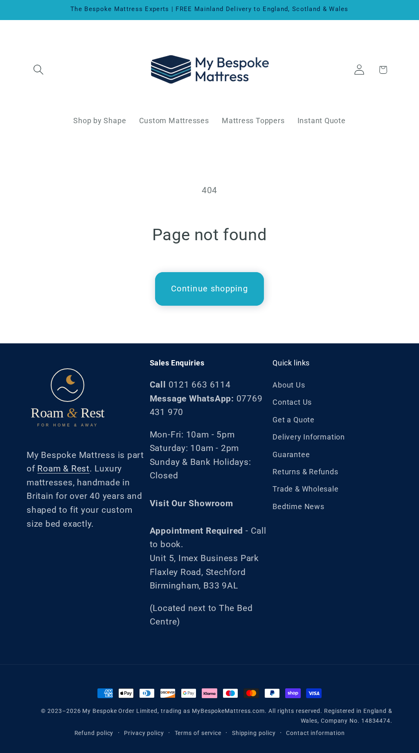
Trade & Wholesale (305, 489)
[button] (38, 69)
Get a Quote (294, 419)
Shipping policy (254, 733)
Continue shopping (209, 288)
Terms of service (198, 733)
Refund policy (94, 733)
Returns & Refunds (305, 471)
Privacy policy (144, 733)
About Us (289, 385)
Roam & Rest (63, 468)
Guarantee (291, 454)
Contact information (315, 733)
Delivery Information (309, 437)
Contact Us (292, 402)
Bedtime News (298, 506)
